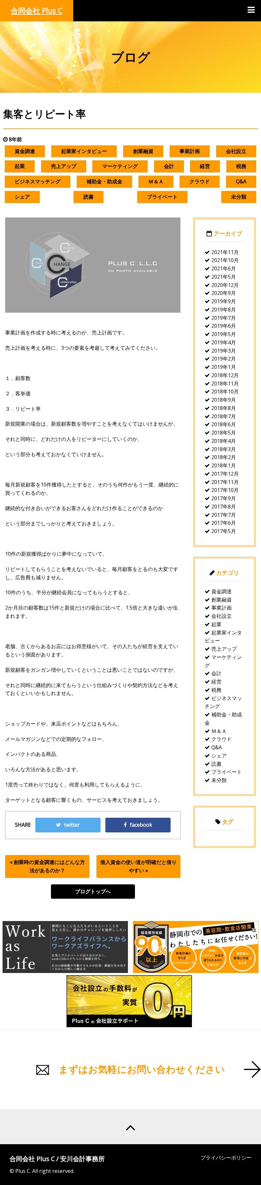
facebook (141, 824)
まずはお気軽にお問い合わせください (142, 1069)
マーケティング (120, 166)
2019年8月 (223, 309)
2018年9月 (223, 399)
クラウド (199, 181)
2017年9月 (223, 498)
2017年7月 (223, 514)
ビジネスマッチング (37, 181)
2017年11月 (225, 482)
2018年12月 (225, 375)
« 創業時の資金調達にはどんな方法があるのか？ (47, 866)
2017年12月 (225, 473)
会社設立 (236, 151)
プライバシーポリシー (226, 1157)
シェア (22, 196)
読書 (88, 196)
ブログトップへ (93, 891)
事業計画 (190, 151)
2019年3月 (223, 350)
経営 (205, 166)
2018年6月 (223, 424)
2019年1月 (223, 366)
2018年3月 (223, 449)
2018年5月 (223, 432)
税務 (241, 166)
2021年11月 (225, 252)
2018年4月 (223, 440)
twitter (72, 824)
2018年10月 (225, 391)
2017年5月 (223, 531)
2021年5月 (223, 276)
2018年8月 (223, 408)
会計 (169, 166)
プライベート (162, 196)
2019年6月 (223, 325)
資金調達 (25, 151)
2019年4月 (223, 342)
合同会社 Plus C (36, 10)
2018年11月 (225, 383)
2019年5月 (223, 334)
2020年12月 (225, 285)
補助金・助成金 (104, 181)
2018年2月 (223, 457)
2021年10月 (225, 260)
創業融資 (143, 151)
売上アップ (63, 166)
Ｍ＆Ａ (156, 181)
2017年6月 (223, 522)
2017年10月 (225, 490)
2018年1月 (223, 465)
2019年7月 (223, 317)
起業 (20, 166)
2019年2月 (223, 358)
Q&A (241, 181)
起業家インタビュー (84, 151)
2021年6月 (223, 268)
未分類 (238, 196)
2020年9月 (223, 292)
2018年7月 (223, 416)
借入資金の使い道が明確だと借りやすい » (138, 866)
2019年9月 (223, 301)
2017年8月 (223, 506)
